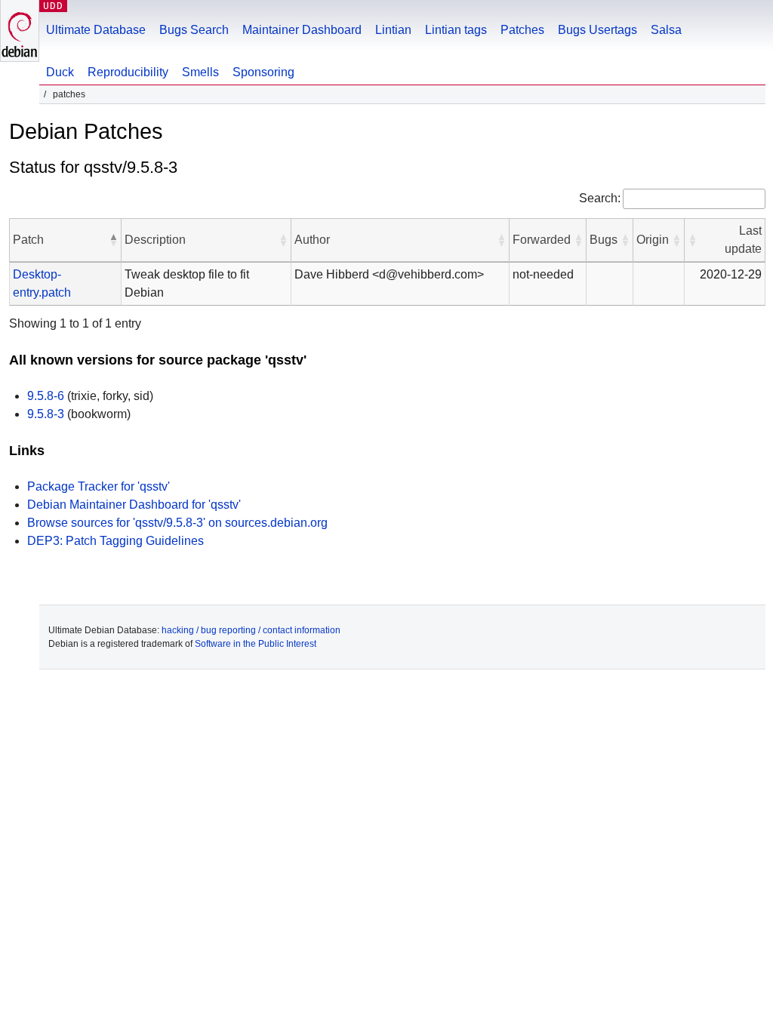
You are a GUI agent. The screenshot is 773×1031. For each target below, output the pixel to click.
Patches (522, 29)
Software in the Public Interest (255, 644)
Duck (60, 72)
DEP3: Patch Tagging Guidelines (115, 540)
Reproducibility (128, 72)
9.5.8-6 (45, 395)
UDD (53, 5)
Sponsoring (263, 72)
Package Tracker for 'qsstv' (98, 486)
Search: (600, 198)
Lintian (393, 29)
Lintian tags (456, 29)
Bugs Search (194, 29)
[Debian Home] (19, 30)
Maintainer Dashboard (302, 29)
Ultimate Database (96, 29)
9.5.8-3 (45, 414)
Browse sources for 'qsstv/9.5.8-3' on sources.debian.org (177, 522)
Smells (200, 72)
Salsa (666, 29)
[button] (113, 240)
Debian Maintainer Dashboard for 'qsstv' (134, 504)
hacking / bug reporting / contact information (251, 630)
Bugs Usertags (597, 29)
